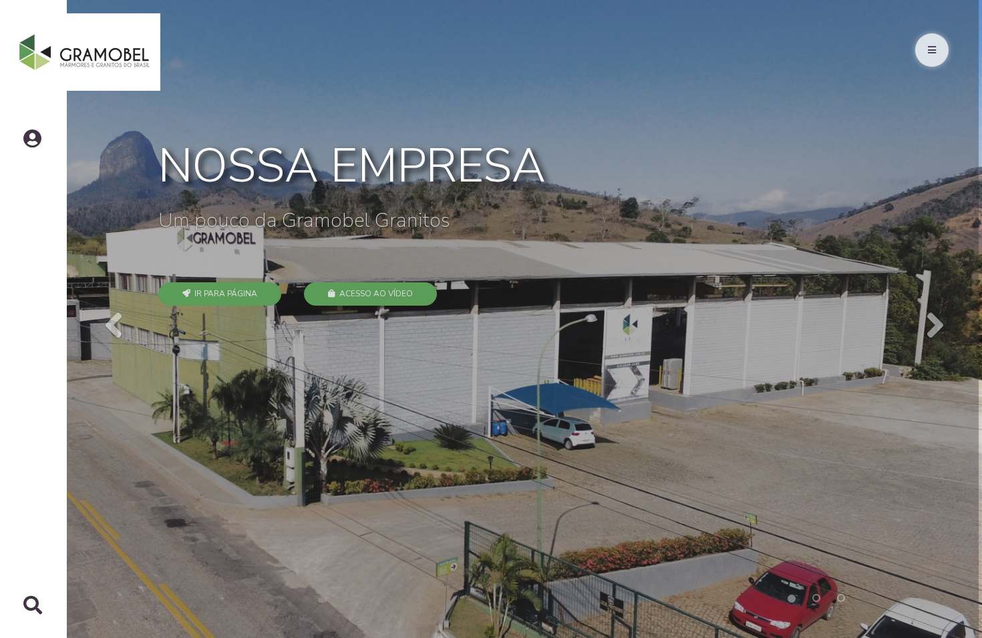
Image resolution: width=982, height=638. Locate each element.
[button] (112, 319)
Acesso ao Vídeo (374, 293)
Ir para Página (223, 293)
